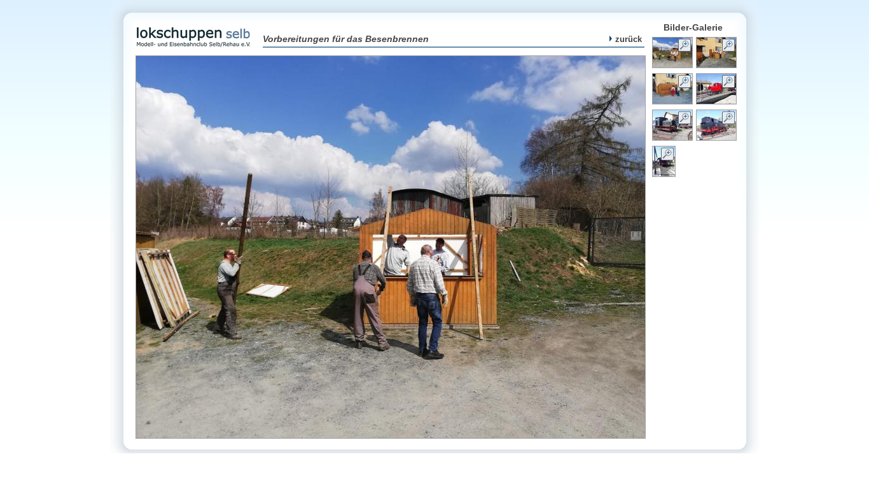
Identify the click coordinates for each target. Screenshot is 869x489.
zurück (628, 39)
